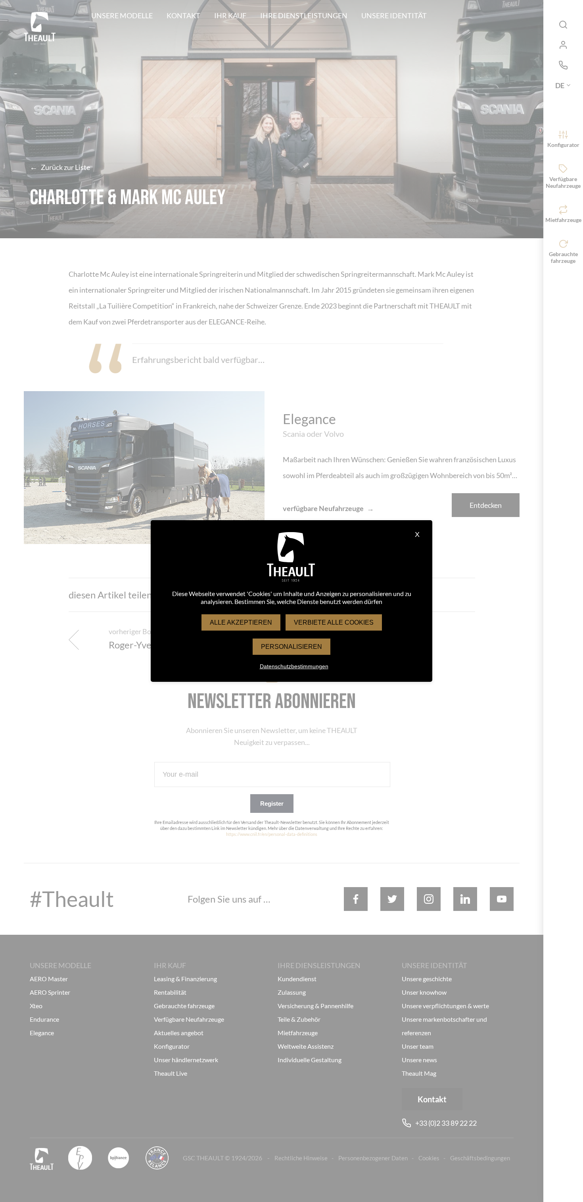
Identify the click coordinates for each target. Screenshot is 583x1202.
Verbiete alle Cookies (334, 622)
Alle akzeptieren (241, 622)
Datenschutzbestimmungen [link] (294, 666)
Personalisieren (291, 646)
